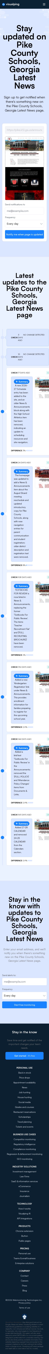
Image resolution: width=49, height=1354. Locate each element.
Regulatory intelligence (24, 1144)
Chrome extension (24, 1231)
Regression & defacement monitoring (24, 1154)
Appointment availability (24, 1082)
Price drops (24, 1077)
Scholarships (25, 1117)
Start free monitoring (24, 1004)
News (24, 1087)
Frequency (10, 217)
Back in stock (24, 1072)
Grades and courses (24, 1107)
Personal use (24, 1253)
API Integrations (24, 1218)
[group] (24, 197)
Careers (24, 1280)
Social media (25, 1102)
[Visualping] (10, 4)
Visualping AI (24, 1213)
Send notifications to (15, 204)
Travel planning (24, 1121)
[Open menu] (44, 4)
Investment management (24, 1171)
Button (24, 1236)
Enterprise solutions (24, 1263)
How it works (24, 1208)
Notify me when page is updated (24, 234)
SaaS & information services (24, 1181)
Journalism (24, 1196)
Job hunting (24, 1092)
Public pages (25, 1240)
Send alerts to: (9, 975)
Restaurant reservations (24, 1112)
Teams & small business (25, 1258)
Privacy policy (25, 1303)
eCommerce (25, 1186)
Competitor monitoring (25, 1139)
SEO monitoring (24, 1159)
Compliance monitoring (24, 1149)
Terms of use (24, 1308)
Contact (24, 1275)
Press (24, 1285)
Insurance (24, 1191)
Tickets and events (24, 1126)
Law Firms (24, 1176)
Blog (24, 1290)
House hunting (25, 1097)
